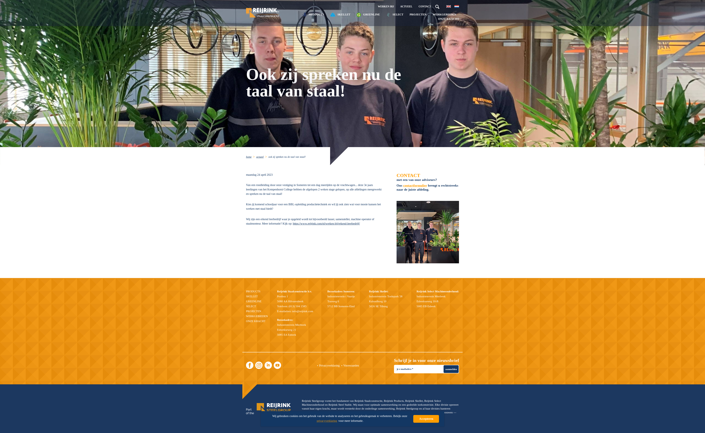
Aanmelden (451, 369)
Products (316, 14)
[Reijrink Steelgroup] (268, 408)
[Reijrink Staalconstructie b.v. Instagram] (259, 365)
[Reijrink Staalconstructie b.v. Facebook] (249, 365)
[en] (448, 6)
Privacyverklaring (329, 365)
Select (397, 14)
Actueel (406, 6)
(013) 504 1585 (298, 306)
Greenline (371, 14)
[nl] (456, 6)
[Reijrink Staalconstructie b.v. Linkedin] (268, 365)
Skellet (343, 14)
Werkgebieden (444, 14)
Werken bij (386, 6)
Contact (425, 6)
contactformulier (415, 185)
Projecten (418, 14)
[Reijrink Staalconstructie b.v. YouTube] (277, 365)
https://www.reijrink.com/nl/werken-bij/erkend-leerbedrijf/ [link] (326, 223)
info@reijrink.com (302, 311)
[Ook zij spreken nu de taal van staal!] (428, 232)
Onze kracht (448, 19)
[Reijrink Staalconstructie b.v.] (262, 13)
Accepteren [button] (426, 418)
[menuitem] (251, 156)
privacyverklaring (327, 420)
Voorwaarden (351, 365)
